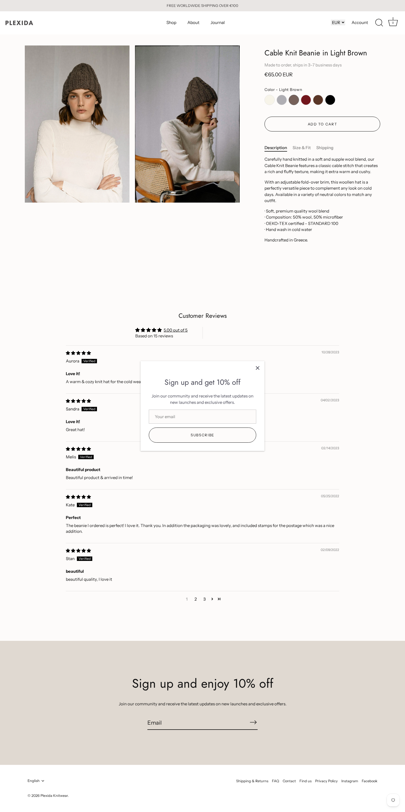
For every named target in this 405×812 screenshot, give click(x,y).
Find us (305, 781)
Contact (289, 781)
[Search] (379, 23)
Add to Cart (322, 124)
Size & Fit (302, 147)
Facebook (369, 781)
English (34, 781)
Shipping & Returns (252, 781)
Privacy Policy (326, 781)
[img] (78, 353)
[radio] (269, 100)
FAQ (275, 781)
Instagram (349, 781)
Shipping (324, 147)
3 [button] (204, 599)
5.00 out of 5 (176, 330)
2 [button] (196, 599)
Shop (171, 22)
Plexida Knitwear (54, 796)
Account (360, 22)
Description (275, 147)
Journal (217, 22)
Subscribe (202, 435)
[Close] (258, 368)
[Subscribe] (253, 722)
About (193, 22)
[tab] (278, 148)
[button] (212, 599)
